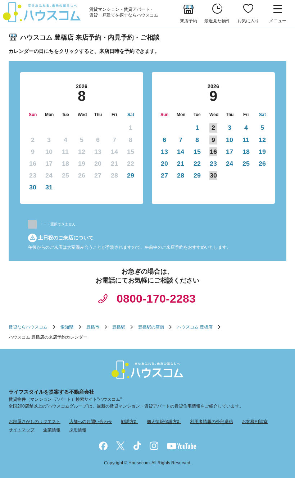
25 (246, 163)
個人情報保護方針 (164, 421)
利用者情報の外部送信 (211, 421)
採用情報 (77, 429)
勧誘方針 (129, 421)
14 (180, 151)
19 (262, 151)
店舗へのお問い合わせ (90, 421)
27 (164, 175)
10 (229, 139)
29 (130, 175)
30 (32, 187)
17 (229, 151)
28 (180, 175)
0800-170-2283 (156, 298)
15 (197, 151)
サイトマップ (22, 429)
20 (164, 163)
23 (213, 163)
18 (246, 151)
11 (245, 139)
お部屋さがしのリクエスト (34, 421)
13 (164, 151)
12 (262, 139)
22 (197, 163)
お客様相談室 (255, 421)
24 (229, 163)
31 (49, 187)
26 (262, 163)
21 (180, 163)
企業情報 (51, 429)
